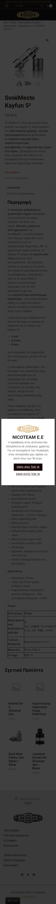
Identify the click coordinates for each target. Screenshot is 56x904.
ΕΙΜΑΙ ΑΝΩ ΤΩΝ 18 (28, 466)
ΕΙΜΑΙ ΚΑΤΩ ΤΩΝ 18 (28, 474)
